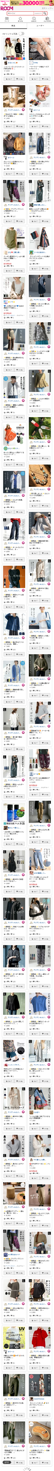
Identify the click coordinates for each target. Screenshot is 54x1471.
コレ (9, 79)
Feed (7, 19)
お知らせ (33, 19)
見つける (20, 19)
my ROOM (47, 19)
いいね (20, 79)
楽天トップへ (47, 8)
